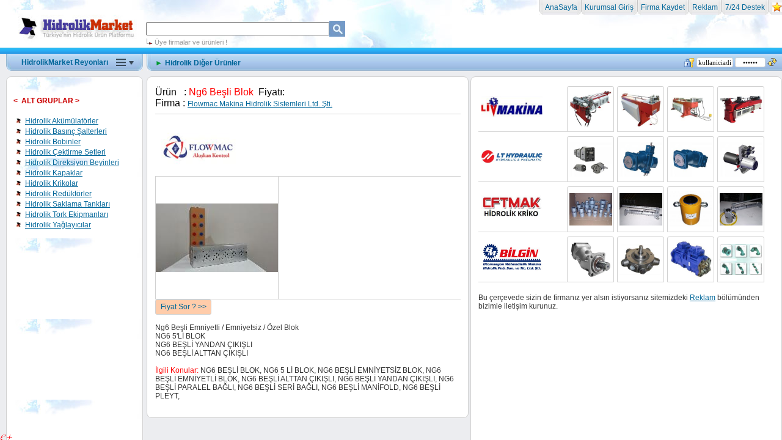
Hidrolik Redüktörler (58, 193)
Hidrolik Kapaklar (53, 173)
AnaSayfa (560, 7)
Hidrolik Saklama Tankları (67, 204)
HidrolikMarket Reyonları (64, 62)
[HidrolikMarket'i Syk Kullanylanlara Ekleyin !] (777, 10)
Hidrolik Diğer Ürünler (203, 63)
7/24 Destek (745, 7)
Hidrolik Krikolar (51, 183)
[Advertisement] (391, 85)
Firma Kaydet (663, 7)
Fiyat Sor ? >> (183, 306)
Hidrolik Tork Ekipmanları (66, 214)
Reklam (705, 7)
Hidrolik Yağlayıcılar (58, 225)
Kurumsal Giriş (609, 7)
